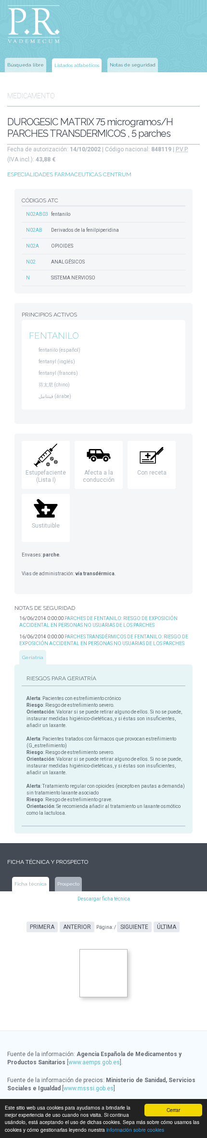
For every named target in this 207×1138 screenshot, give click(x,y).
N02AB (34, 230)
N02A (32, 246)
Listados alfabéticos (76, 65)
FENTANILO (54, 336)
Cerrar (173, 1109)
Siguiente (134, 927)
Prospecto (68, 884)
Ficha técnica (30, 884)
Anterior (77, 927)
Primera (42, 927)
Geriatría (32, 657)
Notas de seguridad (132, 64)
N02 (31, 262)
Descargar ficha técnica (104, 898)
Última (166, 927)
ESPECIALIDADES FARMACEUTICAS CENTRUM (69, 174)
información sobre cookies (135, 1129)
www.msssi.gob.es (89, 1088)
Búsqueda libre (25, 64)
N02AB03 (37, 214)
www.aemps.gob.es (94, 1062)
